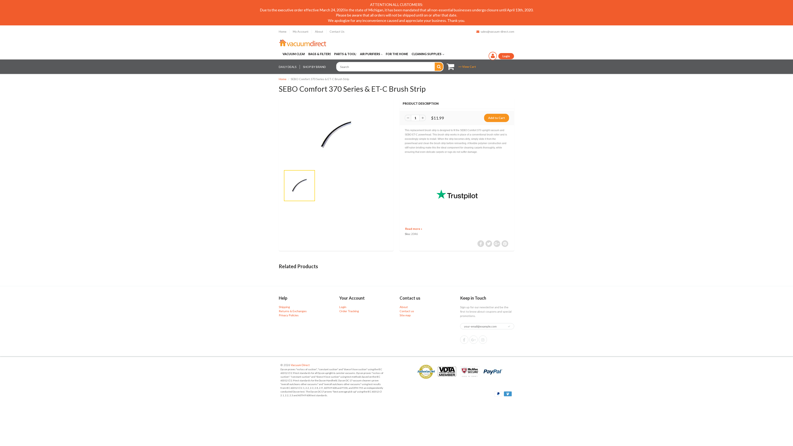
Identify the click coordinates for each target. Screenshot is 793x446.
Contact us (407, 311)
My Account (301, 31)
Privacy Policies (289, 315)
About (319, 31)
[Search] (439, 67)
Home (282, 31)
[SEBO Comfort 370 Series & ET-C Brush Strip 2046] (336, 135)
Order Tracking (349, 311)
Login (342, 307)
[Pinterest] (473, 340)
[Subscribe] (509, 326)
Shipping (284, 307)
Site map (405, 315)
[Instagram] (483, 340)
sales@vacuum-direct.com (497, 31)
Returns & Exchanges (293, 311)
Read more (413, 228)
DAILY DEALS (288, 67)
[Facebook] (464, 340)
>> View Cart (467, 66)
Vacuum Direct (300, 365)
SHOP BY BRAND (314, 67)
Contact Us (337, 31)
